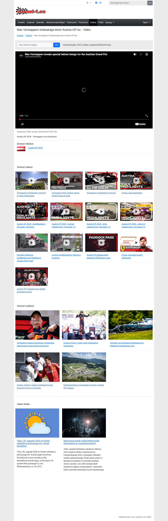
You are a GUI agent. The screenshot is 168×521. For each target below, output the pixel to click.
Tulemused (71, 22)
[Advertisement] (101, 11)
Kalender (40, 22)
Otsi (150, 3)
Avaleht (21, 22)
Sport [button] (145, 22)
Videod (93, 22)
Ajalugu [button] (109, 22)
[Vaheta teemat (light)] (88, 3)
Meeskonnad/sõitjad (55, 22)
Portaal (20, 36)
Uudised (30, 22)
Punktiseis (83, 22)
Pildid (100, 22)
